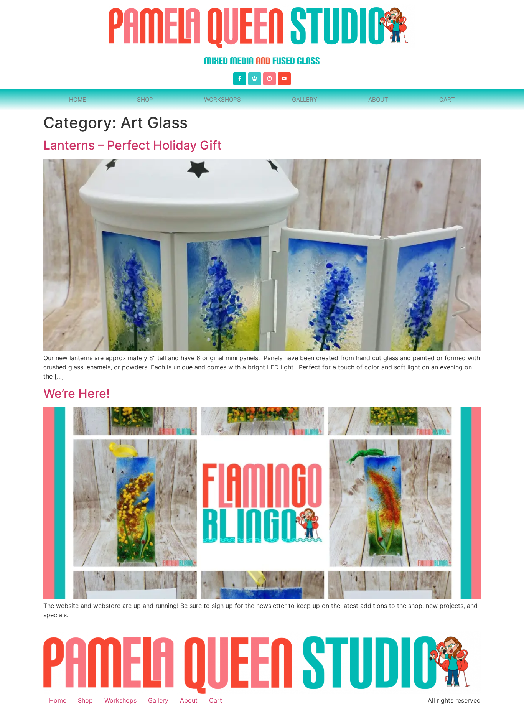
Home (77, 99)
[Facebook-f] (239, 79)
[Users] (254, 79)
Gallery (304, 99)
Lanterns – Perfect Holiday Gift (132, 145)
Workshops (222, 99)
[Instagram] (269, 79)
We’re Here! (76, 393)
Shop (145, 99)
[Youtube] (284, 79)
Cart (447, 99)
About (378, 99)
